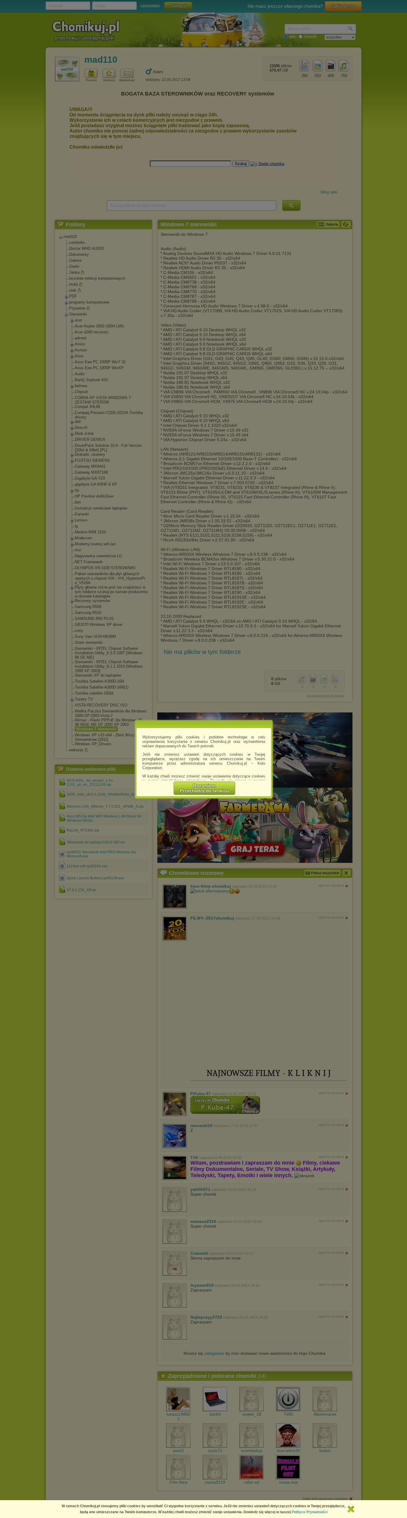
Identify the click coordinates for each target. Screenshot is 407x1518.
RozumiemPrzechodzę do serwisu (204, 788)
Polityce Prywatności (309, 1512)
